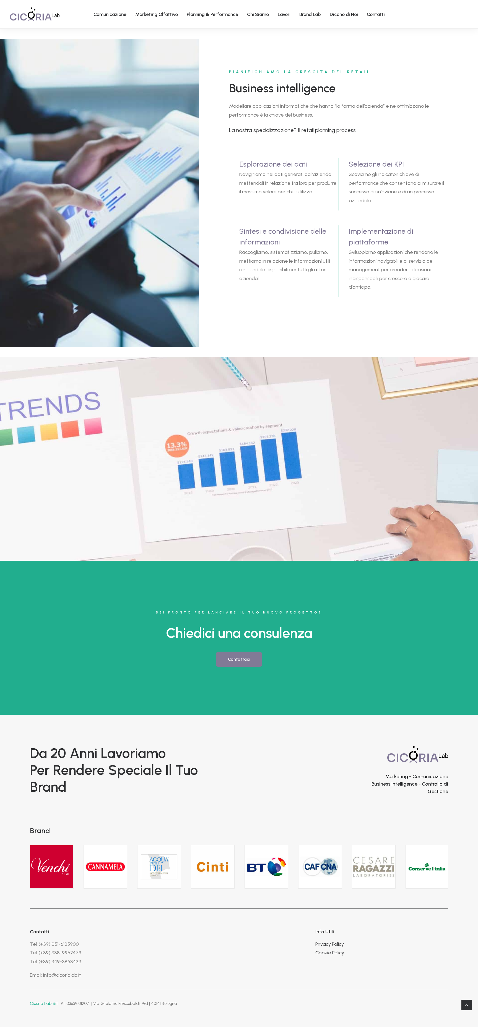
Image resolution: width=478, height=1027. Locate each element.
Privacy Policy (329, 944)
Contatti (376, 14)
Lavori (284, 14)
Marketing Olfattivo (156, 14)
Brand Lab (310, 14)
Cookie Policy (329, 953)
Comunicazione (109, 14)
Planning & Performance (212, 14)
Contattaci (239, 659)
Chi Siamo (258, 14)
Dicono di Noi (344, 14)
